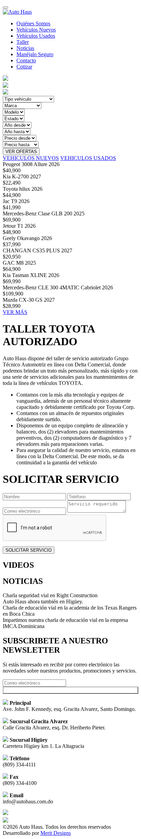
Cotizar (24, 67)
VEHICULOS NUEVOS (31, 158)
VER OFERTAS (21, 151)
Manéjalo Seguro (34, 54)
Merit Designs (55, 833)
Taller (22, 42)
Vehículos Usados (35, 36)
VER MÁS (15, 312)
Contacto (26, 60)
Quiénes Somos (33, 23)
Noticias (25, 48)
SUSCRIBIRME (70, 690)
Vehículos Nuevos (36, 30)
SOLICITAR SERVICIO (28, 550)
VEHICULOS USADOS (88, 158)
